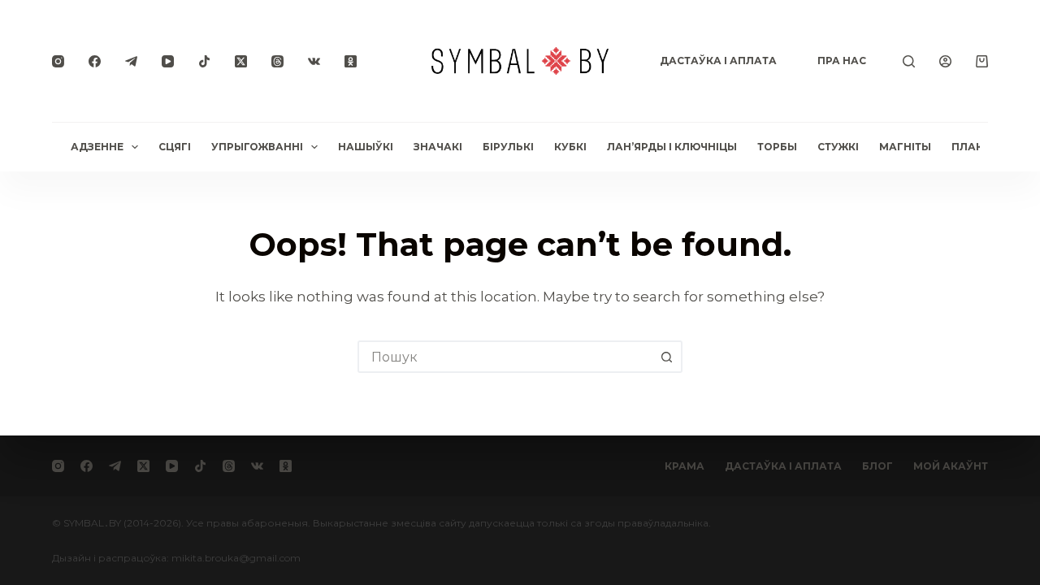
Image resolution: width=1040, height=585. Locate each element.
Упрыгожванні (257, 147)
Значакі (438, 147)
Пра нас (841, 60)
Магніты (905, 147)
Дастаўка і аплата (718, 60)
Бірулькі (508, 147)
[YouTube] (168, 61)
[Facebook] (95, 61)
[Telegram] (131, 61)
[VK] (314, 61)
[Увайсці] (945, 61)
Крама (684, 466)
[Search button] (666, 356)
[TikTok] (204, 61)
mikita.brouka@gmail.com (236, 558)
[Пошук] (909, 61)
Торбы (777, 147)
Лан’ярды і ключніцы (672, 147)
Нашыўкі (365, 147)
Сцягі (174, 147)
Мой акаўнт (950, 466)
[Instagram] (58, 61)
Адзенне (97, 147)
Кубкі (570, 147)
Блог (877, 466)
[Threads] (277, 61)
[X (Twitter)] (241, 61)
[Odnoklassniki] (350, 61)
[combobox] (505, 356)
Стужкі (838, 147)
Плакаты (979, 147)
